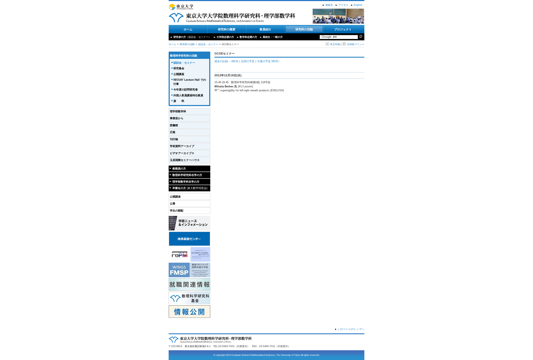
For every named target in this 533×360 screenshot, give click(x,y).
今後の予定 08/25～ (269, 61)
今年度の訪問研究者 (185, 89)
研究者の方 (192, 37)
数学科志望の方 (248, 37)
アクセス (343, 5)
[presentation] (216, 90)
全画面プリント (355, 44)
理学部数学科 (178, 111)
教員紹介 (265, 29)
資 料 (178, 101)
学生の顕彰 (176, 210)
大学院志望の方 (225, 37)
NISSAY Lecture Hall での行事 (189, 81)
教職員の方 (179, 168)
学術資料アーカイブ (182, 146)
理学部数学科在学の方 (185, 181)
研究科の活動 (304, 29)
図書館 (174, 125)
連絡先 (329, 5)
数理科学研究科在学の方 (187, 175)
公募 (172, 203)
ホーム (188, 29)
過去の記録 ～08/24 (226, 61)
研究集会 (178, 68)
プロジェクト (343, 29)
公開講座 (178, 74)
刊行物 (174, 139)
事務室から (176, 118)
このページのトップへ (350, 329)
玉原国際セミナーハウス (185, 160)
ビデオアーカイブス (182, 153)
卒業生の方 (189, 188)
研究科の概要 (226, 29)
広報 (172, 132)
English (358, 5)
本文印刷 (335, 44)
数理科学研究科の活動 (183, 55)
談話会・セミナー (208, 44)
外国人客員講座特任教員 (188, 95)
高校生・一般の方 (273, 37)
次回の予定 (247, 61)
